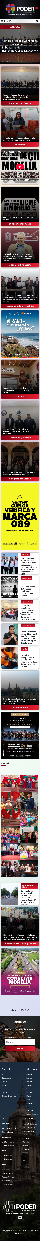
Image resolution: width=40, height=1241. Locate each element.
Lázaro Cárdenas (32, 1114)
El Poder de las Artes (9, 1096)
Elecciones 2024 (7, 1184)
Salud (24, 1160)
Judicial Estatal (7, 1159)
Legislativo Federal (8, 1146)
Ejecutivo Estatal (7, 1132)
